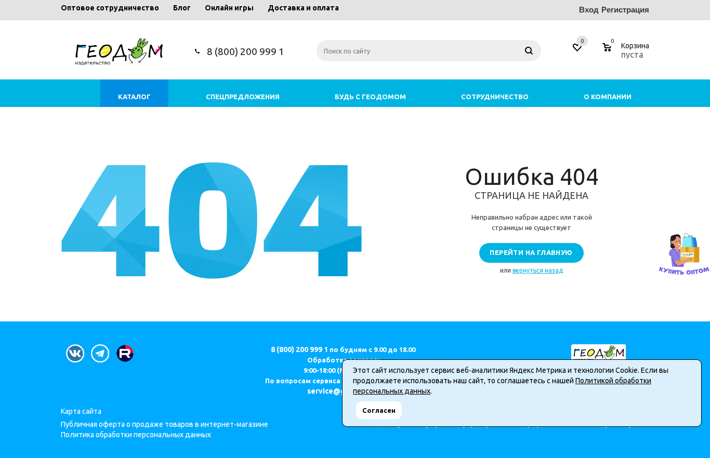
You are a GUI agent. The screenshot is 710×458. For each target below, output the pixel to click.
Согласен (379, 410)
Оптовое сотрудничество (110, 8)
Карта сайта (81, 411)
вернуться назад (537, 270)
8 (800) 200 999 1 (245, 51)
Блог (182, 8)
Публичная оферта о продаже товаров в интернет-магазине (164, 424)
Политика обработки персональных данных (136, 434)
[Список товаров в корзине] (627, 53)
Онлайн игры (229, 8)
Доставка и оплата (303, 8)
